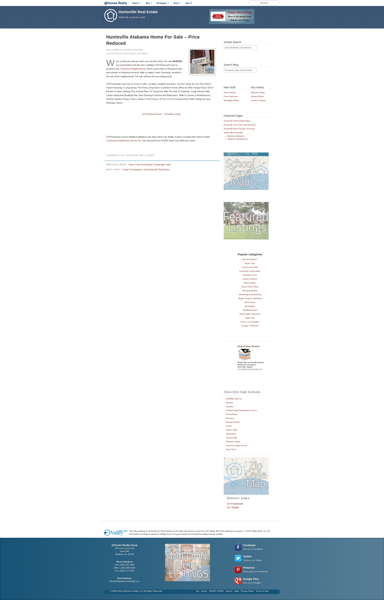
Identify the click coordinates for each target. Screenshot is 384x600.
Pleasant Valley (233, 441)
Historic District (250, 279)
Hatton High (231, 430)
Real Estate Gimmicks (250, 314)
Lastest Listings (258, 100)
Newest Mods (257, 96)
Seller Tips (250, 318)
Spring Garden (233, 422)
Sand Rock (231, 449)
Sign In (188, 3)
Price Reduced (231, 96)
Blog (148, 3)
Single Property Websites (250, 298)
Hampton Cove (250, 275)
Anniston (230, 418)
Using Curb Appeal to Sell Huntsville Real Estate (145, 169)
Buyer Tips (250, 263)
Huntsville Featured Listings (127, 53)
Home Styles (250, 283)
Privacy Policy (247, 591)
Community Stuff (250, 267)
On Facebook (235, 503)
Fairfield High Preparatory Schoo (241, 410)
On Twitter (233, 507)
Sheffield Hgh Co (234, 398)
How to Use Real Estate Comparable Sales (150, 164)
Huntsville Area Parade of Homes (239, 128)
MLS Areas (250, 302)
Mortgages (161, 3)
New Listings (230, 92)
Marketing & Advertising (250, 294)
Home (204, 591)
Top (197, 591)
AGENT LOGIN (216, 591)
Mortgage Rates (231, 100)
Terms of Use (262, 591)
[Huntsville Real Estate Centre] (115, 3)
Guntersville (231, 437)
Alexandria (231, 434)
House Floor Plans (250, 286)
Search (136, 3)
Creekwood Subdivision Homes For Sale (126, 140)
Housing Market (249, 290)
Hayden (229, 406)
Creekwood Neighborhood (132, 68)
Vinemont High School (236, 445)
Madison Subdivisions (237, 139)
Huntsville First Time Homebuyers (240, 125)
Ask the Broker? (250, 259)
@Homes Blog (258, 92)
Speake (229, 402)
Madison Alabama (235, 136)
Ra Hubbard (231, 414)
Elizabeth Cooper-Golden (126, 50)
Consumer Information (250, 271)
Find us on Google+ (250, 322)
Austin (229, 426)
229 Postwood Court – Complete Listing (161, 114)
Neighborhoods (250, 310)
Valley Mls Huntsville (233, 132)
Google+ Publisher (250, 325)
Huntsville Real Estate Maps (237, 121)
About (176, 3)
